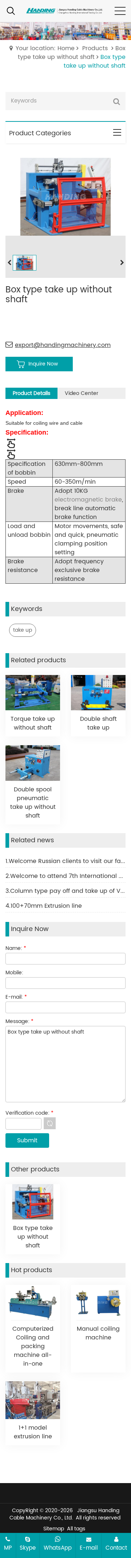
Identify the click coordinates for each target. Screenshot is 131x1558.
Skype (28, 1547)
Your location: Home (45, 48)
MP (8, 1547)
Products (95, 48)
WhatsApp (58, 1547)
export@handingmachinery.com (63, 345)
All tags (76, 1529)
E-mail (89, 1547)
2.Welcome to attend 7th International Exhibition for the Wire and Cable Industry (65, 876)
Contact (116, 1547)
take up (22, 630)
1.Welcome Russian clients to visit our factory (65, 861)
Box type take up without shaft (72, 53)
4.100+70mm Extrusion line (43, 906)
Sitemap (53, 1529)
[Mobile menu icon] (120, 10)
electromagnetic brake (88, 499)
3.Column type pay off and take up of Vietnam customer (65, 891)
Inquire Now (43, 364)
